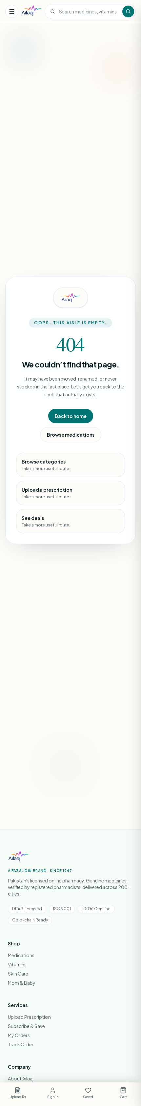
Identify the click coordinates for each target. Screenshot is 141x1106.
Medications (21, 955)
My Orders (19, 1035)
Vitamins (17, 964)
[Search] (128, 11)
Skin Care (18, 974)
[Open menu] (11, 11)
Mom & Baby (21, 983)
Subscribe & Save (26, 1026)
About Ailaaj (20, 1078)
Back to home (71, 416)
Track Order (20, 1044)
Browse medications (70, 435)
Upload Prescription (29, 1017)
